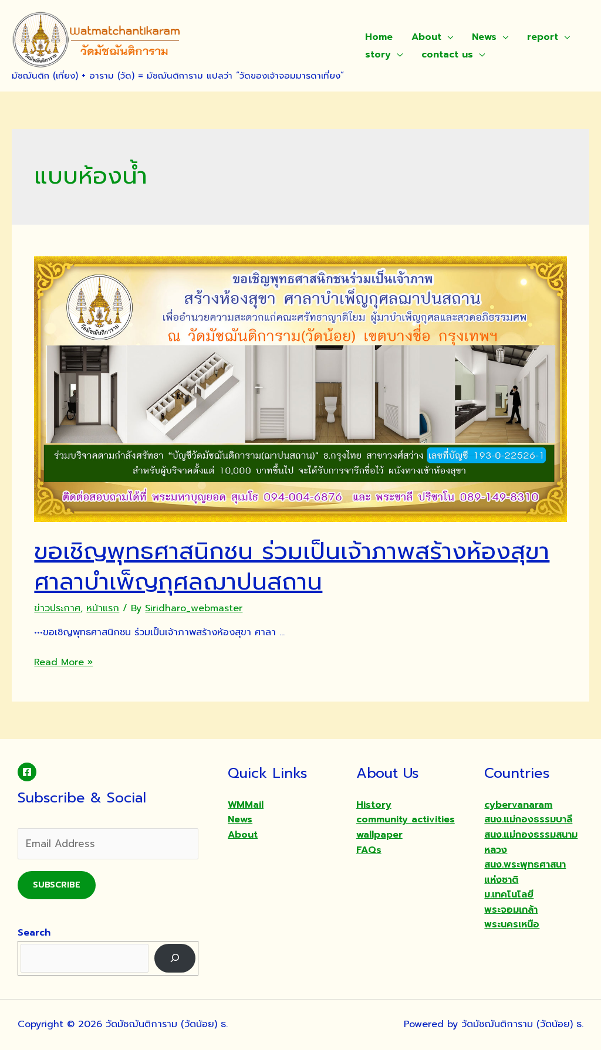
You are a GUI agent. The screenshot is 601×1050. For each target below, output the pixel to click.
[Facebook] (27, 772)
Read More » (63, 662)
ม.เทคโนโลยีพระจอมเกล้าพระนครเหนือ (511, 910)
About (426, 37)
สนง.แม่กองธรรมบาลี (528, 819)
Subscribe (56, 885)
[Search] (175, 958)
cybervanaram (518, 805)
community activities (405, 819)
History (373, 805)
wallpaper (379, 835)
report (542, 37)
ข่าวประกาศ (57, 608)
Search (34, 933)
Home (379, 37)
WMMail (246, 805)
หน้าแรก (102, 608)
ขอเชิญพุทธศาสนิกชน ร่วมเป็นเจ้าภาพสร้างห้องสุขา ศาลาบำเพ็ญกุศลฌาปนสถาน (291, 566)
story (378, 55)
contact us (447, 55)
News (484, 37)
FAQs (368, 850)
